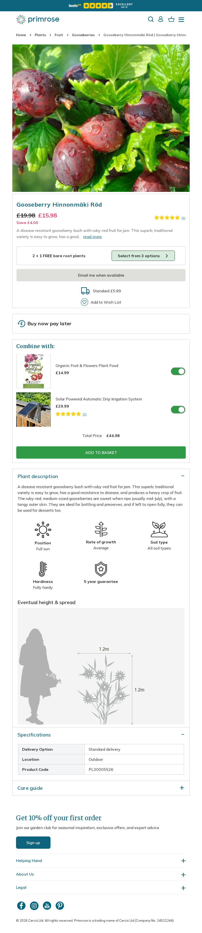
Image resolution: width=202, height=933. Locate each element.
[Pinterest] (60, 905)
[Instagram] (35, 905)
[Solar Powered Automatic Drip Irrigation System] (71, 415)
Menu (182, 21)
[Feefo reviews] (101, 5)
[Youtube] (47, 905)
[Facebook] (22, 905)
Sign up (33, 842)
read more (92, 236)
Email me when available (101, 275)
